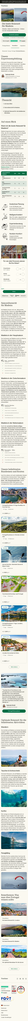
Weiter (14, 291)
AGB (2, 1012)
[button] (4, 5)
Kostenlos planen (14, 35)
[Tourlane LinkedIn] (23, 979)
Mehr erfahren (14, 667)
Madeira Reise (5, 167)
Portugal (14, 51)
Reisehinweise (4, 1015)
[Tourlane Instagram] (20, 979)
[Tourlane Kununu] (26, 979)
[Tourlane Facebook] (17, 979)
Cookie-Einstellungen (6, 1017)
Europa (9, 51)
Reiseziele (4, 51)
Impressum (3, 1008)
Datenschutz (4, 1010)
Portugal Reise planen (14, 711)
